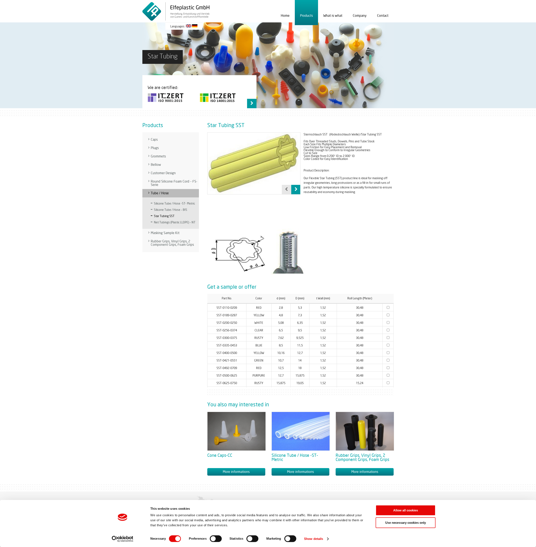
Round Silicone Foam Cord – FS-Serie (174, 183)
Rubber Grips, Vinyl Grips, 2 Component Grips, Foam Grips (172, 243)
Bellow (156, 165)
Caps (154, 140)
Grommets (158, 156)
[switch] (216, 538)
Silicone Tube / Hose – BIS (170, 209)
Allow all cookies (405, 510)
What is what (332, 16)
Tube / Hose (160, 193)
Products (306, 16)
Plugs (155, 148)
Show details (313, 539)
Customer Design (163, 173)
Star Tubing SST (164, 216)
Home (285, 16)
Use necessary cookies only (405, 522)
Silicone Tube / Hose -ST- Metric (174, 203)
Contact (382, 16)
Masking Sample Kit (165, 233)
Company (360, 16)
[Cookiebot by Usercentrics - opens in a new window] (122, 539)
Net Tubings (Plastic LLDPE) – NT (174, 222)
